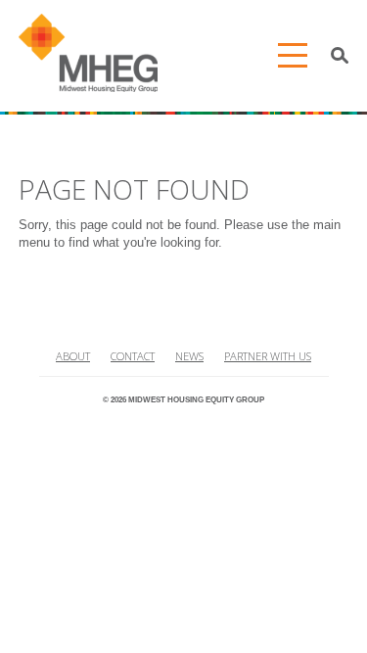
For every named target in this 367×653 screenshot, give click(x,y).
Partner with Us (267, 356)
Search (340, 56)
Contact (133, 356)
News (189, 356)
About (73, 356)
